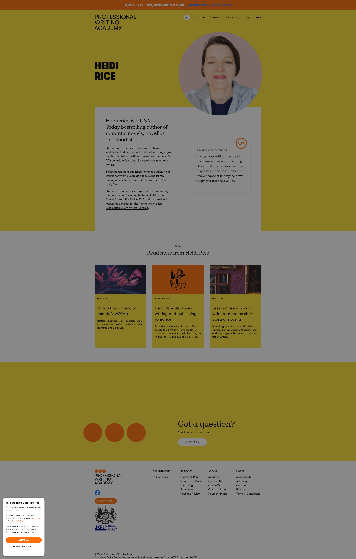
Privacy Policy (36, 518)
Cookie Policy (17, 521)
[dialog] (23, 527)
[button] (24, 546)
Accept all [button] (23, 540)
